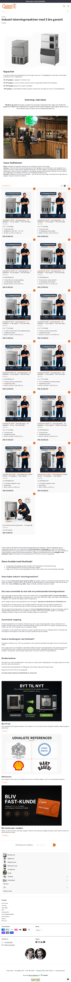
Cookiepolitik (5, 912)
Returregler (5, 908)
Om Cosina (5, 903)
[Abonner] (54, 844)
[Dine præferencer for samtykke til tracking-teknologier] (68, 979)
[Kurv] (64, 6)
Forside (3, 16)
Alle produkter (5, 916)
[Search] (67, 11)
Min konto (4, 921)
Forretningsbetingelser (8, 914)
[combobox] (35, 11)
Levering (4, 905)
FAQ (3, 910)
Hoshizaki (46, 549)
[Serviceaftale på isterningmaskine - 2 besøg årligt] (18, 514)
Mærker (4, 918)
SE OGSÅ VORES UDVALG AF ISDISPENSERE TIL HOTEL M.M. (19, 673)
